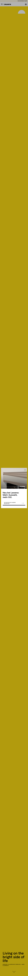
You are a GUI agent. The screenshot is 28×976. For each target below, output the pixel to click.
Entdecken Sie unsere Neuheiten (10, 503)
